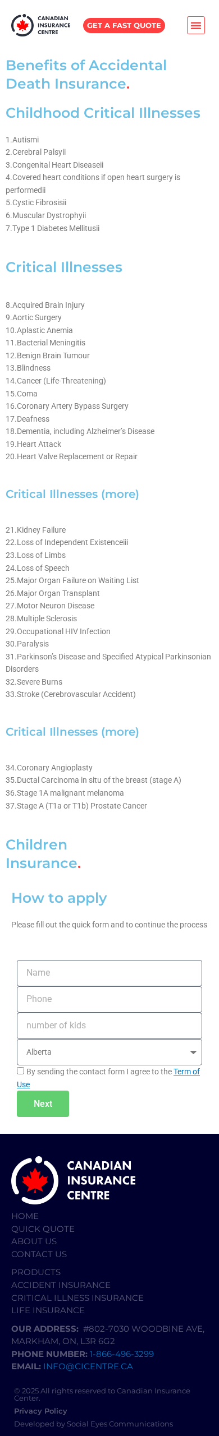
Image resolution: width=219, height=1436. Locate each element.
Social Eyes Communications (120, 1423)
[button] (196, 25)
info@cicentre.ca (88, 1366)
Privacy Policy (40, 1410)
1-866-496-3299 (123, 1354)
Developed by (40, 1423)
